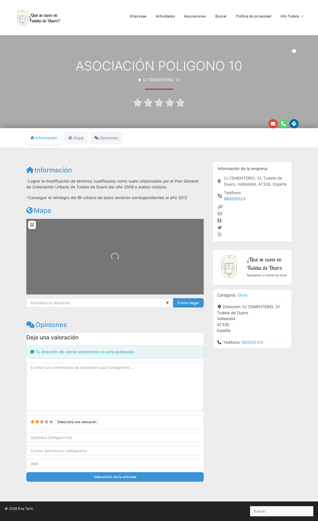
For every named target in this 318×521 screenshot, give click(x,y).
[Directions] (294, 123)
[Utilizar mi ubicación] (167, 302)
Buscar (221, 16)
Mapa (42, 210)
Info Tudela (290, 16)
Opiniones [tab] (108, 138)
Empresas (138, 16)
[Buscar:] (281, 511)
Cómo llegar (188, 303)
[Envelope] (273, 123)
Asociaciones (195, 16)
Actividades (165, 16)
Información (53, 170)
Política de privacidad (253, 16)
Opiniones (51, 325)
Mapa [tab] (78, 138)
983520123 (234, 199)
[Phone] (283, 123)
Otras (242, 295)
